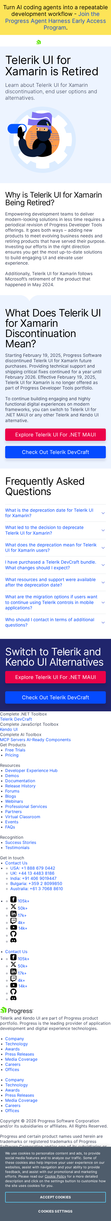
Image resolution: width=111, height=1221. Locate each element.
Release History (20, 785)
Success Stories (20, 842)
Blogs (10, 796)
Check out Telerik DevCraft (55, 452)
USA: (32, 868)
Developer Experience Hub (31, 770)
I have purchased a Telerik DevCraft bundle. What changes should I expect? (50, 565)
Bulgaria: (36, 883)
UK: (32, 873)
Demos (12, 775)
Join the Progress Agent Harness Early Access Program (55, 21)
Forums (12, 791)
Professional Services (26, 806)
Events (11, 821)
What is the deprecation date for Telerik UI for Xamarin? (49, 513)
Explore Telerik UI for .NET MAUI (55, 435)
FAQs (10, 826)
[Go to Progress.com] (17, 1012)
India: (33, 878)
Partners (13, 811)
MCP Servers (12, 739)
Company (14, 1038)
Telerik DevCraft (16, 719)
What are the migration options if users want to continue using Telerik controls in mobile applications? (51, 602)
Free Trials (15, 749)
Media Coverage (21, 1059)
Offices (12, 1069)
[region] (55, 1184)
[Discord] (13, 941)
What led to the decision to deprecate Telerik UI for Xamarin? (44, 530)
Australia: (36, 888)
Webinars (14, 801)
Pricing (12, 755)
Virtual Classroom (22, 816)
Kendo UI (9, 729)
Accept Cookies (55, 1197)
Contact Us (16, 862)
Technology (16, 1043)
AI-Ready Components (49, 739)
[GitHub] (13, 935)
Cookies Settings (55, 1211)
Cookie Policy (55, 1176)
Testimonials (17, 847)
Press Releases (19, 1054)
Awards (12, 1048)
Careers (12, 1064)
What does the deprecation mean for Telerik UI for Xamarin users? (51, 547)
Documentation (20, 780)
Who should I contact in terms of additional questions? (49, 622)
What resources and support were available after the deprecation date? (50, 582)
